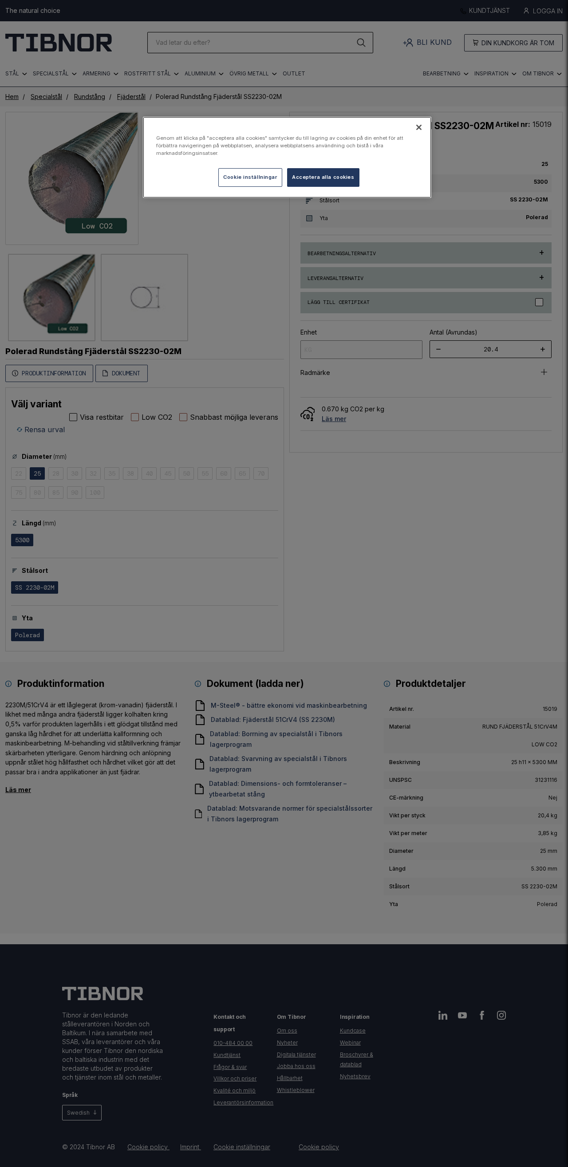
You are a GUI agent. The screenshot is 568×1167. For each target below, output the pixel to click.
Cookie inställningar (250, 177)
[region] (287, 157)
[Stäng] (419, 127)
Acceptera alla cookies (323, 177)
